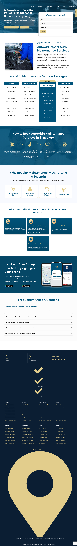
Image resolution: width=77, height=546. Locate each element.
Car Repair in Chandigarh (26, 428)
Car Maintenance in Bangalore (10, 420)
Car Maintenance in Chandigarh (28, 443)
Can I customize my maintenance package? (17, 322)
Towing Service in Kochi (60, 417)
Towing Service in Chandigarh (27, 440)
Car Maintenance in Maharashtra (45, 420)
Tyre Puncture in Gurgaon (9, 437)
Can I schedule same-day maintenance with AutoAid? (20, 333)
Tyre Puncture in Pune (43, 437)
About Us (40, 6)
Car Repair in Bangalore (9, 404)
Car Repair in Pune (42, 428)
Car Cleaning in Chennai (26, 407)
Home (32, 6)
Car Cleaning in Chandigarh (27, 431)
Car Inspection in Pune (43, 434)
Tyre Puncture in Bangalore (10, 414)
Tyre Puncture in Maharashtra (44, 414)
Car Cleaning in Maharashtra (44, 407)
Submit (43, 31)
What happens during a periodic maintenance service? (20, 328)
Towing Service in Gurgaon (10, 440)
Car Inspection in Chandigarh (27, 434)
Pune (40, 425)
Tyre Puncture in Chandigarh (27, 437)
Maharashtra (42, 402)
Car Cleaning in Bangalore (9, 407)
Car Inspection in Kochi (60, 410)
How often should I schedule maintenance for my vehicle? (21, 306)
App (64, 6)
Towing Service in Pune (43, 440)
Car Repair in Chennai (26, 404)
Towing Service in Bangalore (10, 417)
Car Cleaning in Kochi (60, 407)
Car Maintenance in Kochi (61, 420)
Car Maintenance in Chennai (27, 420)
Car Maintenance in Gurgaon (10, 443)
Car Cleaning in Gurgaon (9, 431)
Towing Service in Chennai (27, 417)
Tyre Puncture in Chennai (26, 414)
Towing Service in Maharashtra (45, 417)
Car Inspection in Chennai (26, 410)
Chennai (24, 402)
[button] (38, 306)
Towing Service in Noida (60, 440)
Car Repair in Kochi (59, 404)
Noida (57, 425)
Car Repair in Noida (59, 428)
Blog (58, 6)
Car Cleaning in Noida (60, 431)
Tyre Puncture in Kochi (60, 414)
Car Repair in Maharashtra (44, 404)
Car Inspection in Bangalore (10, 410)
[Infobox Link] (15, 358)
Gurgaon (7, 425)
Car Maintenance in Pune (43, 443)
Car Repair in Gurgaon (9, 428)
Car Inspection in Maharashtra (44, 410)
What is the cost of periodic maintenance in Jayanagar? (20, 317)
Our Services (49, 6)
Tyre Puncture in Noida (60, 437)
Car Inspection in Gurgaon (10, 434)
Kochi (57, 402)
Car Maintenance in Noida (61, 443)
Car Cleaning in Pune (43, 431)
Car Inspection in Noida (60, 434)
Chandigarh (25, 425)
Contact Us (71, 6)
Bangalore (7, 402)
